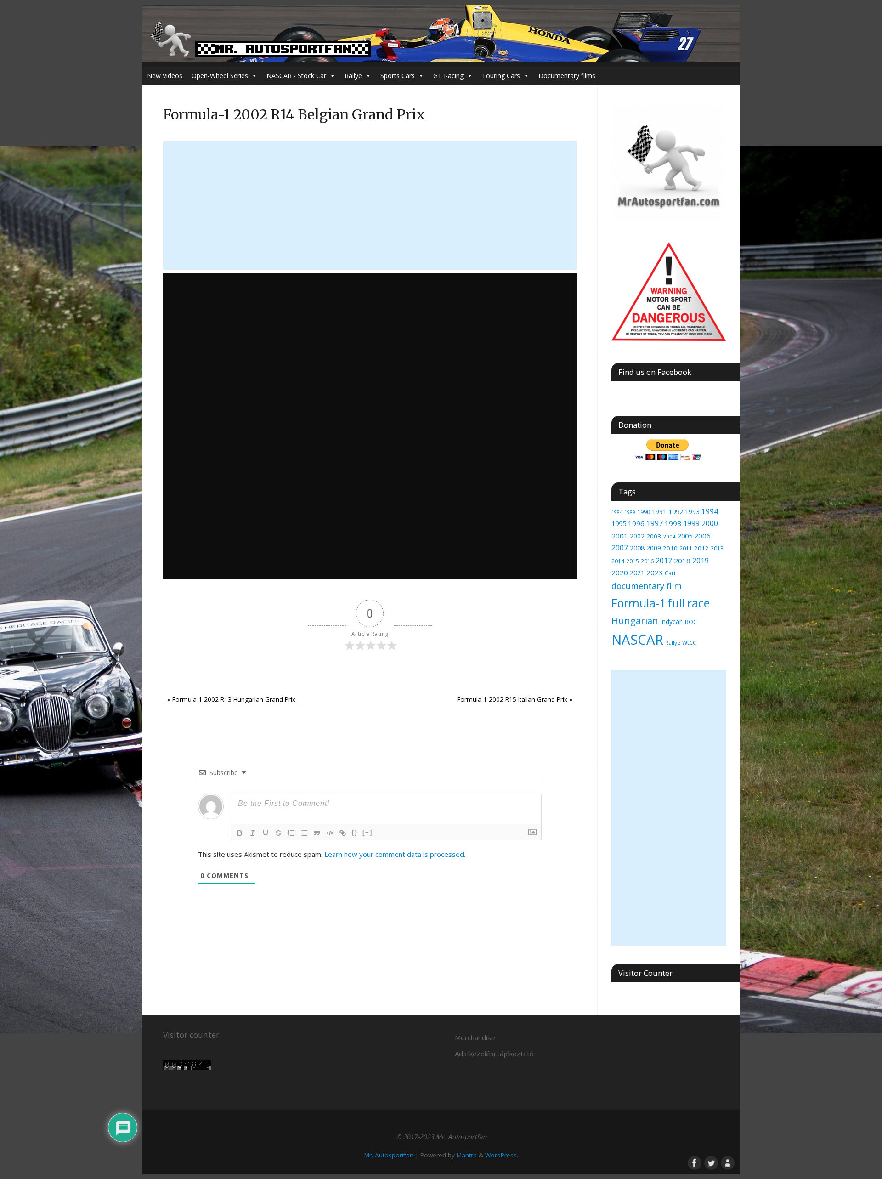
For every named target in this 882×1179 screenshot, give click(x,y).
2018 (682, 560)
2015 (632, 561)
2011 (685, 548)
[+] (367, 832)
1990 (643, 512)
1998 (673, 523)
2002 (637, 536)
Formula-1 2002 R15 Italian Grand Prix (514, 699)
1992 (675, 511)
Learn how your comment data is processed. (394, 854)
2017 (664, 560)
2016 (647, 561)
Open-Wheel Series (220, 75)
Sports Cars (397, 75)
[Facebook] (694, 1162)
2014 (617, 561)
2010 (670, 548)
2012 (701, 548)
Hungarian (634, 620)
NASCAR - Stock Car (296, 75)
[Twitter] (710, 1162)
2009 (653, 548)
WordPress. (501, 1155)
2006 (702, 535)
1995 (618, 523)
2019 (700, 560)
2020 (619, 572)
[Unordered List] (304, 833)
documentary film (646, 585)
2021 (637, 572)
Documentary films (566, 75)
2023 (654, 572)
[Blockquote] (317, 833)
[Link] (342, 833)
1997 (654, 523)
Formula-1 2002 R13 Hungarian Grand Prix (231, 699)
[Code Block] (329, 833)
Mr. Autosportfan (388, 1155)
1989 (629, 512)
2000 (709, 523)
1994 (709, 511)
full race (688, 603)
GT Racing (448, 75)
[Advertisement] (370, 205)
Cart (670, 573)
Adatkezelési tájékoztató (494, 1053)
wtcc (689, 642)
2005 (685, 535)
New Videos (164, 75)
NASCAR (637, 639)
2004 (669, 536)
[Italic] (252, 833)
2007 (619, 548)
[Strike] (278, 833)
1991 (659, 511)
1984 (616, 512)
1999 (691, 523)
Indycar (671, 621)
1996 (636, 523)
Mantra (467, 1155)
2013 (717, 548)
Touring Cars (501, 75)
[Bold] (239, 833)
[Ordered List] (291, 833)
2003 (653, 536)
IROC (690, 622)
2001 (619, 535)
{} (354, 832)
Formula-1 (638, 603)
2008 (637, 547)
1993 (692, 511)
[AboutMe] (727, 1162)
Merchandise (475, 1037)
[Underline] (265, 833)
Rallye (353, 75)
